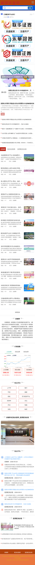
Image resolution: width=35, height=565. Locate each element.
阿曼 (3, 114)
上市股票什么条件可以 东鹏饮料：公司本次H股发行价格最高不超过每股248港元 (18, 458)
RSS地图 (30, 556)
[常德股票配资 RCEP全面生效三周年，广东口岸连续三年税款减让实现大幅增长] (7, 527)
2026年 (9, 401)
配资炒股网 (17, 552)
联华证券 (21, 560)
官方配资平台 (26, 396)
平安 (9, 392)
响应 (26, 409)
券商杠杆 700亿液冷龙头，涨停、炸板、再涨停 (16, 207)
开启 (9, 405)
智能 (26, 405)
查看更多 (17, 312)
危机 (9, 396)
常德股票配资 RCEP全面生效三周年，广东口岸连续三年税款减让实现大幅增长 (24, 526)
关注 (26, 401)
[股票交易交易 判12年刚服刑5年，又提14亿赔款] (17, 76)
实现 (9, 409)
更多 (31, 14)
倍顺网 (6, 552)
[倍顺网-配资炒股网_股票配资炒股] (10, 3)
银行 (26, 388)
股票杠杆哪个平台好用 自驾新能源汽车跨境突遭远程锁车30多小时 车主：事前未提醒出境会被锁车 (19, 474)
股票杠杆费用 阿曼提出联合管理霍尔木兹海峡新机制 (17, 103)
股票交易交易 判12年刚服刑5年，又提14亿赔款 (15, 124)
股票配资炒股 (28, 552)
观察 (26, 392)
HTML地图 (18, 558)
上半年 (9, 388)
